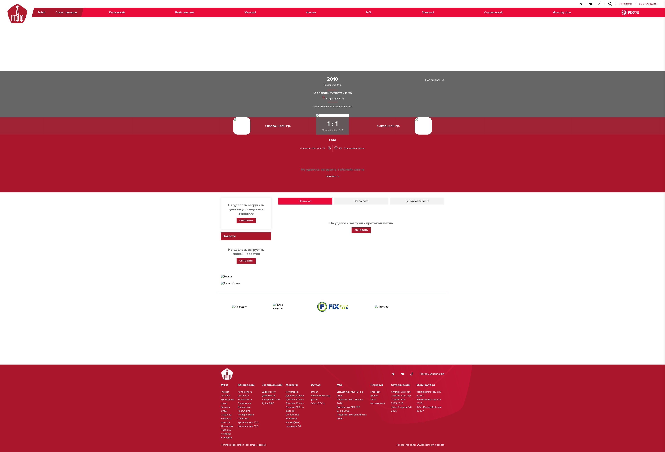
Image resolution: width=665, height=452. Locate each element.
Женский (250, 12)
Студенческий (493, 12)
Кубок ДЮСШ (318, 403)
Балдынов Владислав (341, 106)
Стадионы (226, 414)
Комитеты (226, 418)
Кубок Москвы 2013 (248, 426)
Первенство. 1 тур (332, 85)
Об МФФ (225, 395)
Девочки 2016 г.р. (295, 395)
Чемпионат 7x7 (293, 426)
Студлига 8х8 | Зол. (401, 392)
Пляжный (428, 12)
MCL (369, 12)
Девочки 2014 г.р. (295, 403)
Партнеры (226, 430)
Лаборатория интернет (432, 445)
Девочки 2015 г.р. (295, 399)
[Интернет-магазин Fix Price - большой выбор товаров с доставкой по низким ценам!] (332, 307)
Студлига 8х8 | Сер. (401, 395)
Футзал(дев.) (292, 392)
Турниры (625, 3)
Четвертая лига (246, 414)
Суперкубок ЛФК (271, 399)
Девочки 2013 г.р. (295, 407)
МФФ (41, 12)
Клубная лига (245, 399)
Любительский (184, 12)
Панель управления (432, 373)
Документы (227, 426)
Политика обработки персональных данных (243, 445)
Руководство (227, 399)
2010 (332, 79)
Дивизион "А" (269, 392)
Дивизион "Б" (269, 395)
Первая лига (244, 403)
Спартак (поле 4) (335, 98)
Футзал (311, 12)
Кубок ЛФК (268, 403)
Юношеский (117, 12)
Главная (225, 392)
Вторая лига (244, 407)
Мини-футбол (562, 12)
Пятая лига (243, 418)
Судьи (224, 411)
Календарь (226, 437)
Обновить (332, 176)
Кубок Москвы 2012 (248, 422)
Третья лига (244, 411)
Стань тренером (66, 12)
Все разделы (648, 3)
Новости (225, 422)
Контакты (226, 433)
